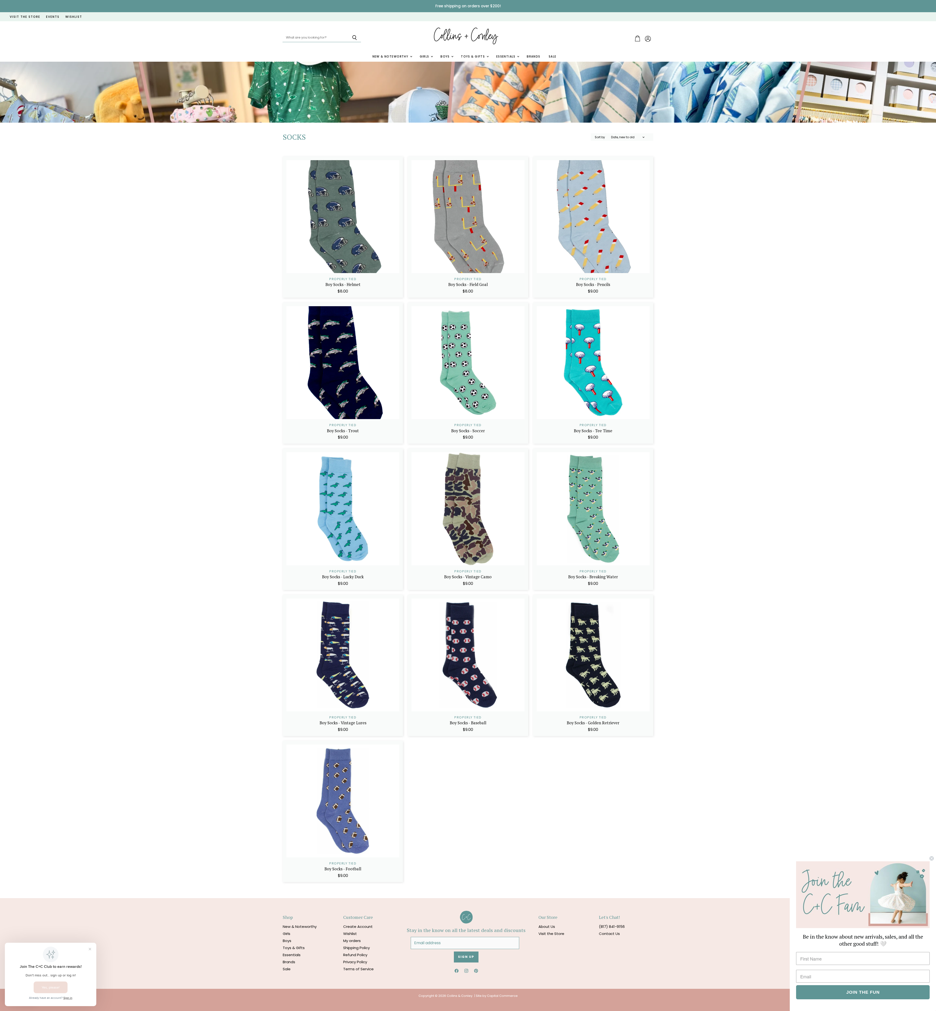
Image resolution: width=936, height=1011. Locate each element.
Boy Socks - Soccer (468, 430)
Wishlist (350, 933)
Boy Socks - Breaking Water (593, 576)
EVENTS (52, 17)
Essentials (506, 57)
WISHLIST (73, 17)
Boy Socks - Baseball (468, 723)
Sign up (466, 957)
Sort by (600, 137)
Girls (425, 57)
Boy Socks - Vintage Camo (468, 576)
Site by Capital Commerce (497, 995)
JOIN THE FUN (863, 992)
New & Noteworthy (391, 57)
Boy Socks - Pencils (593, 284)
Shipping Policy (356, 947)
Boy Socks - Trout (343, 430)
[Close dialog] (931, 858)
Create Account (358, 926)
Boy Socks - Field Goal (468, 284)
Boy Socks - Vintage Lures (343, 723)
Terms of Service (358, 969)
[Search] (354, 37)
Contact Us (609, 933)
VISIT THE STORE (25, 17)
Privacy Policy (355, 961)
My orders (352, 940)
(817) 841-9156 (612, 926)
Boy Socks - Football (342, 869)
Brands (533, 57)
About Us (546, 926)
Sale (552, 57)
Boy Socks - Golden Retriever (593, 723)
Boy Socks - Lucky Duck (343, 576)
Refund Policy (355, 954)
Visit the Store (551, 933)
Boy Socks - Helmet (343, 284)
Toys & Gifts (473, 57)
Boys (445, 57)
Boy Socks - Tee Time (593, 430)
